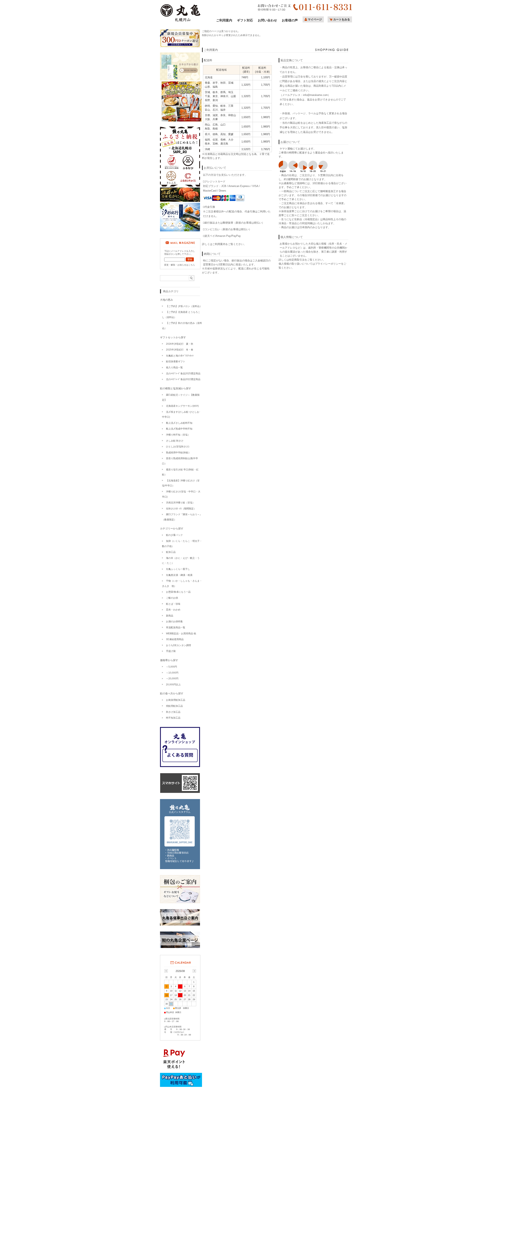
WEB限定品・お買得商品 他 (181, 633)
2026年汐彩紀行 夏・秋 (179, 343)
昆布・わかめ (173, 609)
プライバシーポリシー (328, 263)
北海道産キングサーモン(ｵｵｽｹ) (182, 406)
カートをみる (341, 19)
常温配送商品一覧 (175, 627)
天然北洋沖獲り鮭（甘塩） (180, 502)
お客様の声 (290, 20)
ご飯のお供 (172, 597)
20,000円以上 (173, 684)
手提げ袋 (171, 651)
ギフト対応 (245, 20)
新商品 (169, 615)
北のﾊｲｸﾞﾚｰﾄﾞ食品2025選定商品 (183, 373)
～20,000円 (172, 678)
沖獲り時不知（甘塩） (178, 434)
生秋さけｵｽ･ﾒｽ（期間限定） (181, 508)
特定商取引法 (297, 259)
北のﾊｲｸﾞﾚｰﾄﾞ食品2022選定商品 (183, 379)
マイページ (315, 19)
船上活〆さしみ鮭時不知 (179, 423)
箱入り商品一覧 (174, 367)
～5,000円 (171, 666)
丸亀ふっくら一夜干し (178, 569)
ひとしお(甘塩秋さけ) (177, 446)
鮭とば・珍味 (173, 603)
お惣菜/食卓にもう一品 (178, 591)
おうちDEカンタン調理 (178, 645)
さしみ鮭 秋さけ (174, 440)
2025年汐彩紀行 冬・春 (179, 349)
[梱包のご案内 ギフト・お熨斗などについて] (180, 889)
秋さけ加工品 (173, 712)
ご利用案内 (224, 20)
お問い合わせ (267, 20)
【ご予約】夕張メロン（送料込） (184, 306)
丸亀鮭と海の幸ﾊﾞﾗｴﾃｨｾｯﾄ (180, 355)
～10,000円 (172, 672)
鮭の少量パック (174, 535)
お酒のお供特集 (174, 621)
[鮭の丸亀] (180, 21)
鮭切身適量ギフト (175, 361)
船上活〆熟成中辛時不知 (179, 428)
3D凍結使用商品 (175, 639)
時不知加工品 (173, 717)
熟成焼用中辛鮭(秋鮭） (178, 452)
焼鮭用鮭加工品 (174, 706)
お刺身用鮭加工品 (175, 700)
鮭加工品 (171, 552)
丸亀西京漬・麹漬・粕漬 (179, 575)
